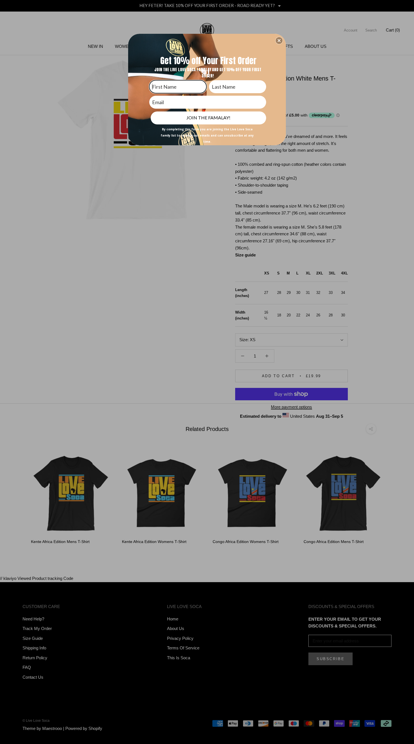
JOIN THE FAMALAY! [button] (208, 117)
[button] (279, 40)
